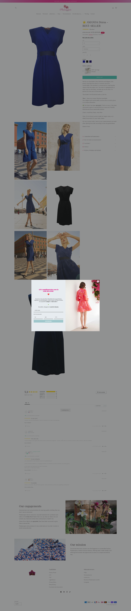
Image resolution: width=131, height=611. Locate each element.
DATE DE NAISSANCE (38, 314)
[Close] (98, 281)
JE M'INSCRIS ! (48, 321)
